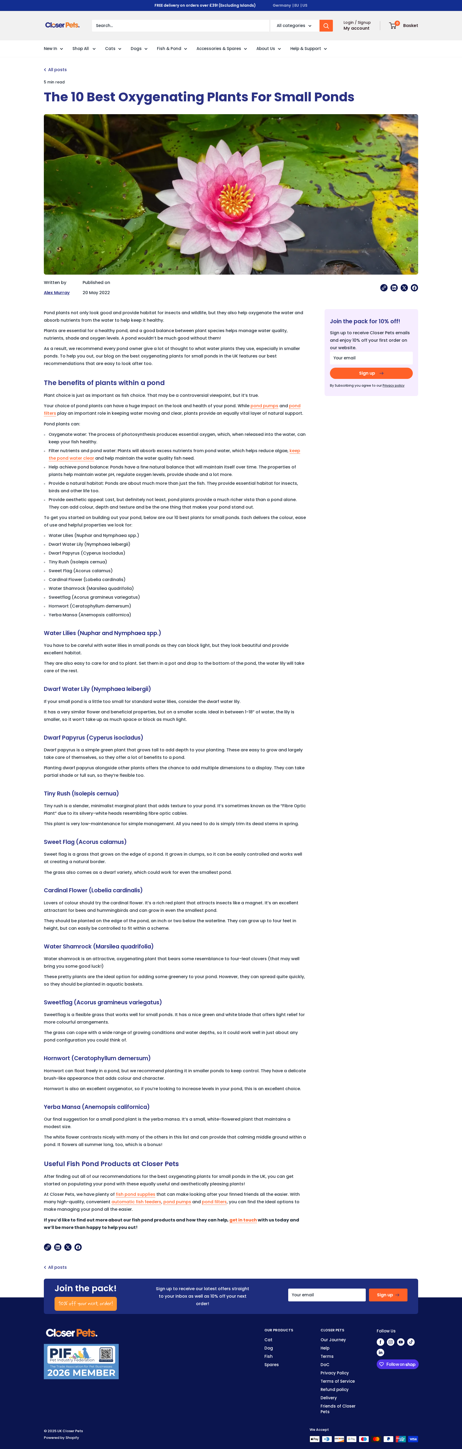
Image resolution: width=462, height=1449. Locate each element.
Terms (327, 1356)
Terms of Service (338, 1381)
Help (325, 1348)
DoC (325, 1364)
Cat (268, 1340)
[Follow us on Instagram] (390, 1342)
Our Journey (333, 1340)
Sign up (367, 373)
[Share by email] (384, 287)
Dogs (136, 48)
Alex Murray (57, 293)
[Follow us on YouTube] (401, 1342)
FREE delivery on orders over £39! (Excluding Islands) (205, 5)
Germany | (283, 5)
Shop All (81, 48)
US (304, 5)
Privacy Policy (335, 1373)
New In (50, 48)
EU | (298, 5)
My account (356, 28)
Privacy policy (394, 385)
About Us (265, 48)
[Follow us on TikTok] (411, 1342)
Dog (268, 1348)
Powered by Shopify (61, 1437)
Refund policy (335, 1389)
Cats (110, 48)
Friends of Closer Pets (338, 1409)
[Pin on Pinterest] (394, 287)
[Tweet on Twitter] (404, 287)
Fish (268, 1356)
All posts (57, 70)
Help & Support (305, 48)
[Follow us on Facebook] (380, 1342)
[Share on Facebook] (414, 287)
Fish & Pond (169, 48)
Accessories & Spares (219, 48)
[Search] (326, 26)
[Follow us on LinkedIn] (380, 1352)
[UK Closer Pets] (72, 1331)
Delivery (329, 1398)
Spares (271, 1364)
